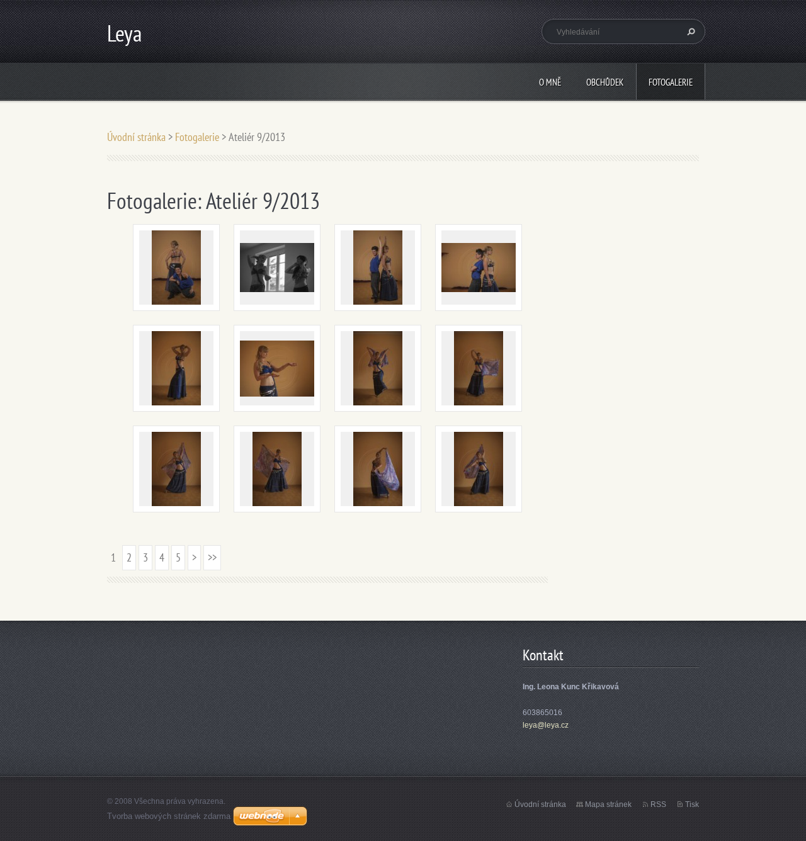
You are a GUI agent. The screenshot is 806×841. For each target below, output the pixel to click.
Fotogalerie (671, 82)
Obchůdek (604, 82)
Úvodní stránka (136, 137)
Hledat (689, 31)
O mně (550, 82)
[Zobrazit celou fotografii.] (176, 267)
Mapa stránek (608, 804)
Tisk (692, 804)
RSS (658, 804)
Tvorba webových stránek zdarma (168, 816)
